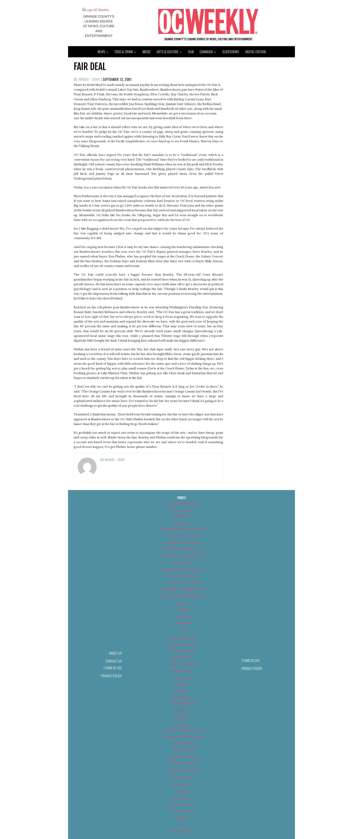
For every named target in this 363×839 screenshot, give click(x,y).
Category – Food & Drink (181, 664)
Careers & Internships (181, 637)
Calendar (181, 603)
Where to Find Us (181, 831)
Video (181, 824)
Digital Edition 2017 (183, 703)
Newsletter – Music (183, 763)
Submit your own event (181, 804)
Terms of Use (112, 667)
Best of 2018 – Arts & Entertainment (184, 529)
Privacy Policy (111, 675)
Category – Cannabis (181, 650)
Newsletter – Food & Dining (184, 756)
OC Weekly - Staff (87, 79)
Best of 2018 (181, 523)
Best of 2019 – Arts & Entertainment (184, 569)
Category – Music (181, 670)
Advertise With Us (181, 510)
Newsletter (181, 717)
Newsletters (181, 724)
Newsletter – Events (184, 743)
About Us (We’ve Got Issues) (181, 503)
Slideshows (230, 51)
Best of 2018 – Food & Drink (184, 542)
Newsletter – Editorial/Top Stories (184, 736)
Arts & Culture (167, 51)
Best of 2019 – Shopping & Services (184, 589)
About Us (115, 653)
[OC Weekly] (95, 10)
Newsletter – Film (183, 749)
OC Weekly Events (181, 777)
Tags (184, 629)
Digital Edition (255, 51)
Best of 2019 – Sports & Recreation (183, 596)
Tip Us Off (181, 818)
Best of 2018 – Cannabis (184, 535)
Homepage (181, 710)
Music (146, 51)
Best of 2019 (181, 563)
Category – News (181, 677)
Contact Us (114, 661)
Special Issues (181, 797)
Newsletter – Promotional (183, 770)
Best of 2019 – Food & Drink (184, 582)
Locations (184, 616)
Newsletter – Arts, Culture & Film (184, 729)
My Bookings (184, 622)
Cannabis (206, 51)
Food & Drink (124, 51)
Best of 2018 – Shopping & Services (184, 549)
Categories (183, 609)
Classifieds (181, 684)
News (101, 51)
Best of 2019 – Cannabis (184, 575)
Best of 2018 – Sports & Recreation (183, 555)
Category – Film (181, 657)
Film (191, 51)
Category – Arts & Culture (181, 644)
